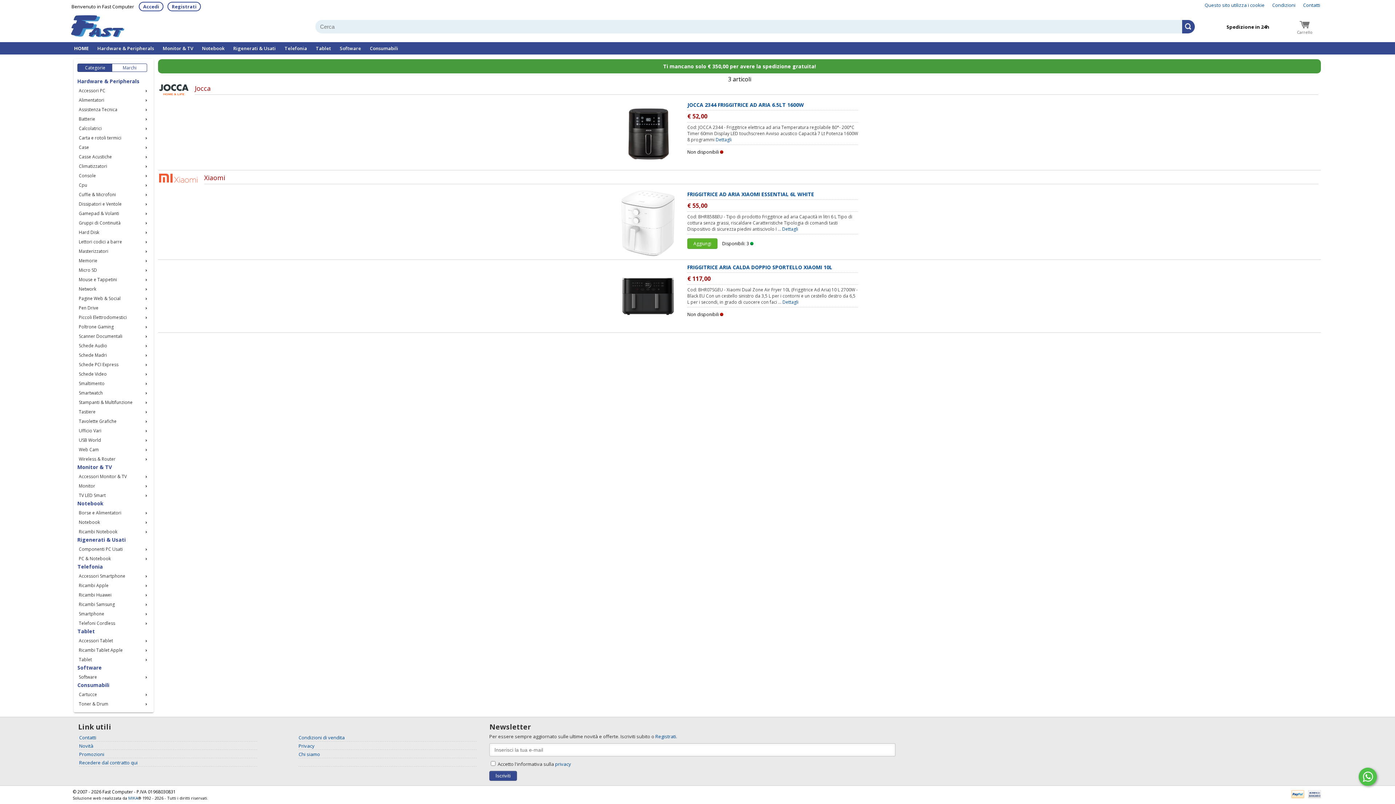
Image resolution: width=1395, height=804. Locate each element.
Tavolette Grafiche (98, 421)
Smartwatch (91, 393)
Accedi (151, 6)
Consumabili (384, 48)
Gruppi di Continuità (100, 223)
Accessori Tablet (96, 641)
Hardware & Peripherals (125, 48)
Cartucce (88, 694)
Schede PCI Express (98, 364)
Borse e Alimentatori (100, 513)
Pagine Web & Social (100, 298)
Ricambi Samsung (97, 604)
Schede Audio (93, 346)
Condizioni (1283, 5)
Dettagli (724, 140)
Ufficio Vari (90, 431)
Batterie (87, 119)
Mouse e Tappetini (98, 279)
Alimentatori (91, 100)
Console (87, 176)
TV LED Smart (92, 495)
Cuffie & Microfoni (97, 194)
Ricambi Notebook (98, 532)
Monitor (87, 486)
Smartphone (91, 614)
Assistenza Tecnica (98, 109)
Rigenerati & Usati (254, 48)
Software (350, 48)
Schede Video (93, 374)
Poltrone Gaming (96, 327)
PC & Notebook (95, 558)
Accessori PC (92, 91)
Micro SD (88, 270)
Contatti (1311, 5)
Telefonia (295, 48)
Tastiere (87, 412)
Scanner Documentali (100, 336)
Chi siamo (309, 754)
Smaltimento (92, 383)
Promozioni (91, 754)
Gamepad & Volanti (99, 213)
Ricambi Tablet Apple (101, 650)
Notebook (213, 48)
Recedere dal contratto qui (108, 762)
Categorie (95, 68)
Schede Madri (93, 355)
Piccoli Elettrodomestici (103, 317)
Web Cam (89, 450)
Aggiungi (702, 244)
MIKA (133, 798)
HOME (81, 48)
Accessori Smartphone (102, 576)
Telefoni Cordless (97, 623)
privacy (563, 764)
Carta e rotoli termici (100, 138)
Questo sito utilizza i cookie (1235, 5)
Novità (86, 746)
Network (87, 289)
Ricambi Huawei (95, 595)
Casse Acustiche (95, 157)
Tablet (323, 48)
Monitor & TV (178, 48)
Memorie (88, 261)
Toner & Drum (93, 704)
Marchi (130, 68)
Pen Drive (88, 308)
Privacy (307, 746)
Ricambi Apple (94, 585)
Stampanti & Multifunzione (106, 402)
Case (84, 147)
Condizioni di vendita (322, 737)
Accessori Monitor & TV (103, 476)
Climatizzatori (93, 166)
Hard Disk (89, 232)
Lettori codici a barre (100, 242)
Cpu (83, 185)
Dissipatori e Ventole (100, 204)
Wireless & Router (97, 459)
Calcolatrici (90, 128)
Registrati (184, 6)
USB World (90, 440)
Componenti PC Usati (101, 549)
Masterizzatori (93, 251)
